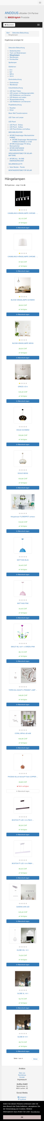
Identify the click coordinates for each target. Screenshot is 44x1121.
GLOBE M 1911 (23, 1037)
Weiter (35, 1059)
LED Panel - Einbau (16, 125)
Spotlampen (13, 62)
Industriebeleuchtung (16, 88)
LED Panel (12, 122)
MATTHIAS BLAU (23, 560)
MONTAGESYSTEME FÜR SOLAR (20, 170)
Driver (12, 110)
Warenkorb (10, 25)
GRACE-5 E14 (23, 386)
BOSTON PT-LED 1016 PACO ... (23, 820)
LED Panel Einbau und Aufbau (20, 129)
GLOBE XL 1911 (22, 993)
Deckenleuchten (15, 51)
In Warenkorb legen (22, 228)
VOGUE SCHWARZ (22, 430)
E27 (11, 72)
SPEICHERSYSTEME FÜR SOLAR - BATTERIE (21, 154)
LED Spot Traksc (15, 91)
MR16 (12, 74)
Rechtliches (22, 1075)
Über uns (22, 1073)
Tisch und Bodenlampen (18, 53)
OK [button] (22, 1117)
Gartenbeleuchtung (15, 79)
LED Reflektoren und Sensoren (20, 101)
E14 (11, 70)
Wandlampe (14, 85)
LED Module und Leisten (18, 97)
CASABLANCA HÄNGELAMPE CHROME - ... (23, 213)
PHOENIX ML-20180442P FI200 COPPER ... (23, 777)
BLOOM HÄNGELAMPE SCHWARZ (23, 300)
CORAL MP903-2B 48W (23, 733)
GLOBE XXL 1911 (23, 950)
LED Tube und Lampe (16, 117)
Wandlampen (14, 57)
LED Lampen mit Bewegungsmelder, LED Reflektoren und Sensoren (22, 94)
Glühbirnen (12, 67)
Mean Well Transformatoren (18, 113)
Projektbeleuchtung (15, 105)
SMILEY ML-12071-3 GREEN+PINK (23, 647)
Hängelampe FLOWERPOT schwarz (23, 517)
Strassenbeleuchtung (17, 99)
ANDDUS (11, 12)
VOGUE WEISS (23, 473)
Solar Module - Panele (17, 167)
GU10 (12, 76)
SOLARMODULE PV (15, 164)
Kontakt (22, 1077)
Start (8, 33)
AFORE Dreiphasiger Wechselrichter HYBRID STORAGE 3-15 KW (24, 140)
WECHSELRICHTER (15, 132)
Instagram (22, 1097)
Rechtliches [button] (35, 1112)
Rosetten (13, 108)
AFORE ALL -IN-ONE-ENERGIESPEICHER (17, 160)
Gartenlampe (14, 82)
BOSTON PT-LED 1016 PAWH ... (23, 863)
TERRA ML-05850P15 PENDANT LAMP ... (23, 690)
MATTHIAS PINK (23, 603)
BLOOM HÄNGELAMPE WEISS (22, 343)
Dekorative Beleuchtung (20, 33)
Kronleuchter (14, 59)
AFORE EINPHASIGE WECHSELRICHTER (17, 149)
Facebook (22, 1099)
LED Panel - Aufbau (16, 127)
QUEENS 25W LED (22, 907)
